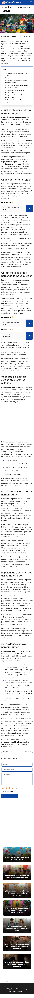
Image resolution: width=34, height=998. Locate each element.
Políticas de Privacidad (15, 991)
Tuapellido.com (8, 988)
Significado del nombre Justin (7, 752)
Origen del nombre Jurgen (15, 78)
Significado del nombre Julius (26, 752)
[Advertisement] (17, 422)
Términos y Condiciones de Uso (19, 990)
